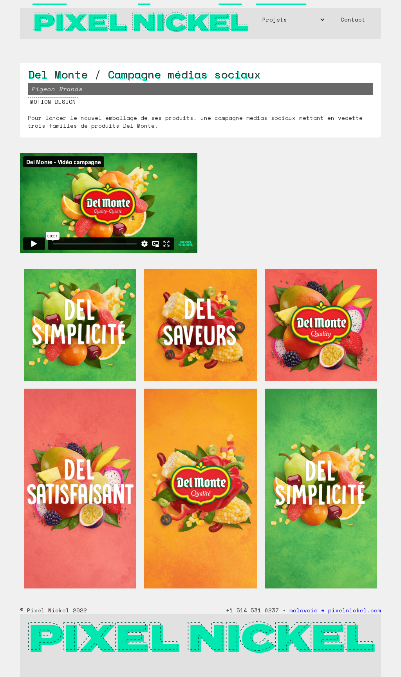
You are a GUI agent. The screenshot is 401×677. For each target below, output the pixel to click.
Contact (353, 19)
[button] (294, 19)
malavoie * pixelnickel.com (335, 610)
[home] (140, 19)
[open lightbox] (80, 329)
